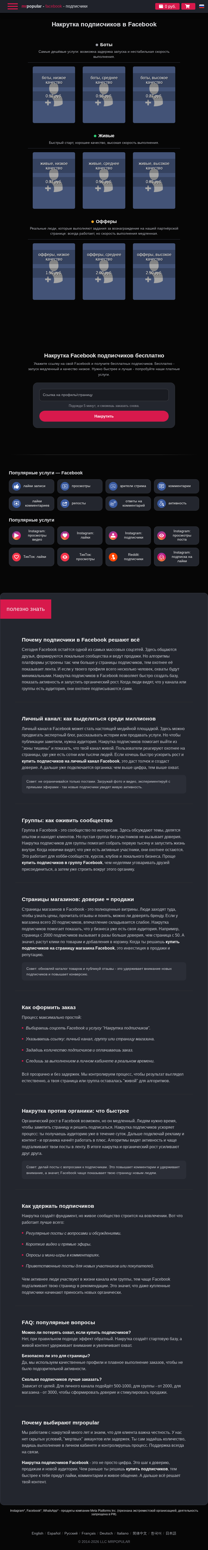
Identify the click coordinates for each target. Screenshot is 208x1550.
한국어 (156, 1533)
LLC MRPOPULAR (115, 1542)
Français (89, 1533)
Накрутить (104, 416)
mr (32, 6)
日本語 (171, 1533)
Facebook (53, 6)
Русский (71, 1533)
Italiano (123, 1533)
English (37, 1533)
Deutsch (106, 1533)
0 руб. (170, 6)
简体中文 (140, 1533)
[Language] (201, 6)
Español (53, 1533)
